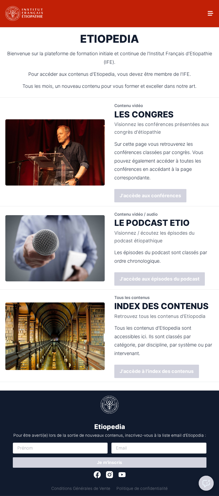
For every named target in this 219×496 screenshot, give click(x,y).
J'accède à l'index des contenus (157, 371)
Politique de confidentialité (142, 488)
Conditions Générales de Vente (80, 488)
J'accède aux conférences (150, 195)
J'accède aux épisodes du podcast (160, 279)
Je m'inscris (109, 462)
